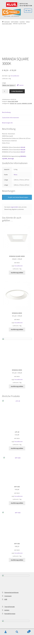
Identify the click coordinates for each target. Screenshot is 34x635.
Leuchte (19, 103)
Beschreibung (6, 112)
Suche (17, 632)
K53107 (23, 152)
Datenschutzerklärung (11, 592)
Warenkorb (26, 630)
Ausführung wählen (17, 272)
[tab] (17, 112)
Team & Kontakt (9, 607)
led (15, 103)
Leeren (21, 85)
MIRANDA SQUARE (27, 103)
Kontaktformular (9, 613)
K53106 (23, 149)
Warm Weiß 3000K (7, 23)
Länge (4, 83)
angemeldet (14, 207)
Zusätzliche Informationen (10, 117)
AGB (5, 599)
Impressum (8, 596)
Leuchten (22, 21)
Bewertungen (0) (7, 123)
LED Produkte (14, 21)
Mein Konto (5, 632)
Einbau (28, 21)
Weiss (15, 174)
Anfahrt (6, 610)
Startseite (7, 21)
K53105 (12, 103)
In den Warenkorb (17, 91)
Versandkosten (15, 76)
